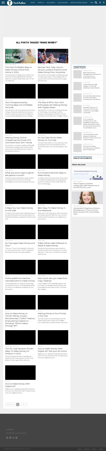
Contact (87, 449)
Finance (93, 2)
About (80, 449)
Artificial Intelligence (78, 2)
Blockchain (62, 2)
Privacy (94, 449)
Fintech (40, 2)
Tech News (51, 2)
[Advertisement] (53, 21)
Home (32, 2)
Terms (101, 449)
